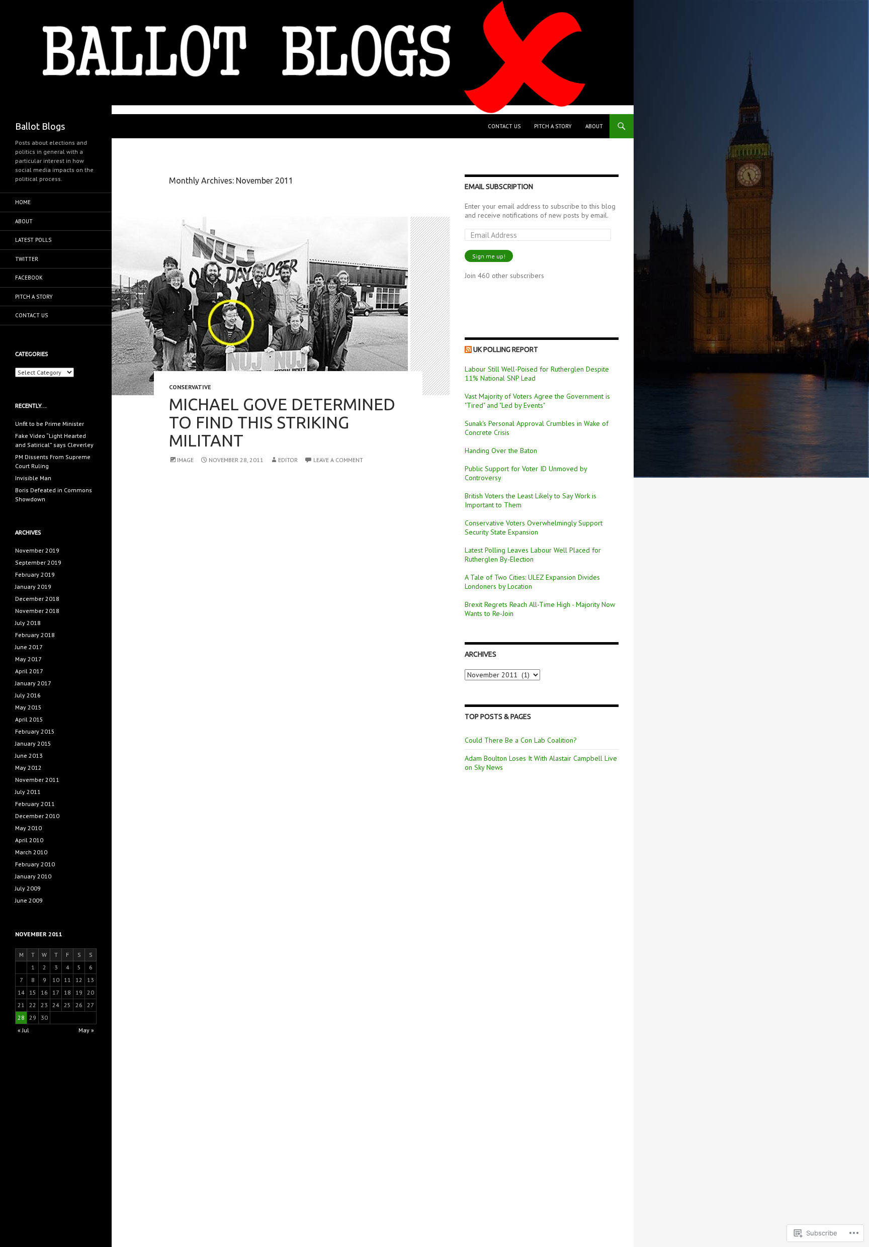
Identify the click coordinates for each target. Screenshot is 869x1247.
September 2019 (38, 562)
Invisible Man (33, 478)
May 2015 (28, 707)
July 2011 (28, 791)
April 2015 (29, 719)
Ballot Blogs (40, 126)
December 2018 (37, 598)
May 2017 (28, 659)
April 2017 (29, 671)
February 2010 (35, 864)
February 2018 (35, 635)
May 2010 (28, 828)
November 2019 (37, 550)
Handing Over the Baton (501, 450)
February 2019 (35, 574)
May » (86, 1030)
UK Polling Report (505, 349)
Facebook (29, 277)
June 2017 (29, 647)
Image (185, 460)
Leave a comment (338, 460)
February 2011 (35, 804)
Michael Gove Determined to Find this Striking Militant (282, 422)
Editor (288, 460)
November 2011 (37, 779)
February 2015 (35, 731)
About (594, 126)
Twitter (26, 258)
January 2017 (33, 683)
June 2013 (29, 755)
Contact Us (504, 126)
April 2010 (29, 840)
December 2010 (37, 816)
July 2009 (28, 888)
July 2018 (28, 623)
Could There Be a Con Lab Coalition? (521, 740)
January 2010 (33, 876)
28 (21, 1017)
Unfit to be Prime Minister (49, 423)
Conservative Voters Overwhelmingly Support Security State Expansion (533, 527)
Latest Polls (33, 239)
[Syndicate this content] (468, 349)
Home (23, 202)
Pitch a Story (553, 126)
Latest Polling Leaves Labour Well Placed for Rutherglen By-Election (533, 555)
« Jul (23, 1030)
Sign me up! (488, 256)
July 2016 (28, 695)
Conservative (190, 387)
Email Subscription (499, 187)
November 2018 (37, 610)
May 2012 (28, 767)
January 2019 (33, 586)
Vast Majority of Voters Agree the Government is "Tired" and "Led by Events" (537, 401)
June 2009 (29, 900)
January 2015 (33, 743)
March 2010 (31, 852)
